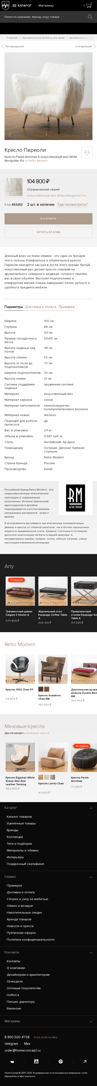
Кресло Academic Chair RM (49, 697)
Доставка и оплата (21, 892)
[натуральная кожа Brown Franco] (47, 689)
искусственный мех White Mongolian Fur (56, 195)
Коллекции (15, 837)
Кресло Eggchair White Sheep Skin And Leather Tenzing (20, 780)
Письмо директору (21, 1002)
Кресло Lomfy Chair (51, 783)
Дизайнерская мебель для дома (44, 38)
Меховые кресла (24, 726)
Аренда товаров (19, 919)
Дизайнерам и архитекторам (28, 975)
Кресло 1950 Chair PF (19, 689)
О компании (16, 968)
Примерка (14, 885)
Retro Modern (38, 161)
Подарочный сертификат (25, 864)
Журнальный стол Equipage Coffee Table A (52, 614)
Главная (12, 38)
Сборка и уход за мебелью (27, 899)
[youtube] (36, 1062)
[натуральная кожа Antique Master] (41, 689)
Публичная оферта (21, 933)
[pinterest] (60, 1062)
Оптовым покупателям (24, 988)
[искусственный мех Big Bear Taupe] (41, 777)
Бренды (12, 830)
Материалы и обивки (22, 850)
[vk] (12, 1062)
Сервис (10, 877)
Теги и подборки (19, 844)
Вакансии (14, 1008)
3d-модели (15, 981)
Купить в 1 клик (48, 232)
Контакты (12, 952)
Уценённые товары (21, 823)
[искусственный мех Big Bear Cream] (47, 777)
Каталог (11, 808)
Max (27, 1044)
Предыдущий (14, 46)
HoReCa (13, 995)
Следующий (83, 46)
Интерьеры (15, 857)
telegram (11, 1044)
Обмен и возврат (20, 906)
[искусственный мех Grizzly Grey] (52, 777)
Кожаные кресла (38, 733)
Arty (9, 566)
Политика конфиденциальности (30, 939)
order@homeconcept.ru (23, 1050)
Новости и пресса (20, 926)
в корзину (48, 218)
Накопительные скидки (24, 912)
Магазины (46, 5)
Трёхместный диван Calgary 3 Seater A (19, 613)
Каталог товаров (19, 817)
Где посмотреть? (73, 204)
